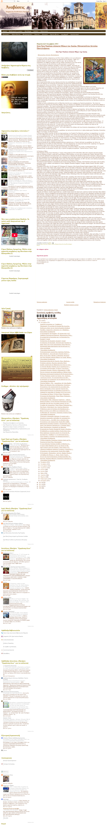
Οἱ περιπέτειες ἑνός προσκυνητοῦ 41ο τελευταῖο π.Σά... (55, 387)
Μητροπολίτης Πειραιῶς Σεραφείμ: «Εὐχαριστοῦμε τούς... (55, 423)
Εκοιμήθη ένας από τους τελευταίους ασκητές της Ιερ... (54, 403)
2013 (40, 320)
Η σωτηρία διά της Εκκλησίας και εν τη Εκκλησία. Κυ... (55, 337)
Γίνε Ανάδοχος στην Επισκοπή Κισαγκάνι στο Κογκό (16, 482)
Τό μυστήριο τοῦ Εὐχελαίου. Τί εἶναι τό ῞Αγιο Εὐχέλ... (54, 368)
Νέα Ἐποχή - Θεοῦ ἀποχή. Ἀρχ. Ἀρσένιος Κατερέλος (54, 407)
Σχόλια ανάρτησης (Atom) (51, 310)
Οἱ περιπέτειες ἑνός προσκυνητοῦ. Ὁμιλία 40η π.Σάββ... (55, 421)
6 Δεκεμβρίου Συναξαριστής (47, 359)
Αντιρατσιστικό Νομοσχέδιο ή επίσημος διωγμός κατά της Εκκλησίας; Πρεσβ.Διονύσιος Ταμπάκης (20, 136)
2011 (40, 484)
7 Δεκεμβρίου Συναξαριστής (47, 350)
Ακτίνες (5, 582)
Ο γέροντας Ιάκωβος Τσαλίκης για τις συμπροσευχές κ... (55, 366)
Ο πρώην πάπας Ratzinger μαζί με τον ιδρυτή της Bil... (54, 445)
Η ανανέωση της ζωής (15, 445)
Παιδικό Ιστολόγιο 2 (8, 553)
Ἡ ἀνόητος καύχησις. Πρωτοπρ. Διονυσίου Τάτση (53, 363)
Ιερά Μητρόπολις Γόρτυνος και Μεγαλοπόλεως (15, 425)
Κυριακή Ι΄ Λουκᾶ (45, 339)
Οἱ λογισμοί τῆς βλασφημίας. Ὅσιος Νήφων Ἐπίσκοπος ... (55, 396)
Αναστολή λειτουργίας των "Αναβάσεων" (51, 324)
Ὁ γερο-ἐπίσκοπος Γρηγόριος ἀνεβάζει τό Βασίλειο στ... (55, 444)
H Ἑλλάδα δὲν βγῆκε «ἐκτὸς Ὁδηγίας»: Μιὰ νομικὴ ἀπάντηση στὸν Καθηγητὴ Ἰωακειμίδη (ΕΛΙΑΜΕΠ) (19, 614)
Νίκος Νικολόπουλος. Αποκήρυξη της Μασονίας (53, 427)
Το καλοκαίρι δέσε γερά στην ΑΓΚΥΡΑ (12, 693)
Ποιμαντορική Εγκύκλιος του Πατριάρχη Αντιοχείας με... (55, 390)
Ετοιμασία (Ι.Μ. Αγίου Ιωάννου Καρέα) (13, 636)
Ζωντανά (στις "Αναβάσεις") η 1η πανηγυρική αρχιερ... (54, 434)
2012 (40, 482)
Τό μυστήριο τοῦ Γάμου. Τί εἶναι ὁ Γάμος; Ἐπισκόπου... (55, 394)
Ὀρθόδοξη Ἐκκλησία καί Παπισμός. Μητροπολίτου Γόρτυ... (56, 335)
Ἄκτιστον (5, 701)
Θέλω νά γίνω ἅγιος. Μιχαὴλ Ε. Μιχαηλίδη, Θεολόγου (54, 355)
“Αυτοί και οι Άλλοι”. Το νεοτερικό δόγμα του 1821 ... (54, 377)
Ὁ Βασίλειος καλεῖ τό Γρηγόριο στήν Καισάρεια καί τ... (55, 409)
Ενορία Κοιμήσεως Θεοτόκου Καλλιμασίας (14, 454)
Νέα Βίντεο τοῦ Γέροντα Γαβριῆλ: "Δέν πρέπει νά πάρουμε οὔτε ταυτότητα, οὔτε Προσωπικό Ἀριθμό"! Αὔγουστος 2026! (19, 600)
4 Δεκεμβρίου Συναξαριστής (47, 398)
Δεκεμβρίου (43, 322)
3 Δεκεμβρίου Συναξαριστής (47, 414)
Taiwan (5, 750)
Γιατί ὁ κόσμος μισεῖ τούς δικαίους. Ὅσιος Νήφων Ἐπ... (55, 447)
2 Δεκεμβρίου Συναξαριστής (47, 438)
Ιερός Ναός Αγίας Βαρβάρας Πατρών (12, 467)
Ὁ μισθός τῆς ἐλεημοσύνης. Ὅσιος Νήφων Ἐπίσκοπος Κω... (56, 405)
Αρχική (5, 31)
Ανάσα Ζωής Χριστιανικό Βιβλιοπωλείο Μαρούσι (15, 633)
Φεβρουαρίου (44, 478)
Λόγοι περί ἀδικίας (45, 348)
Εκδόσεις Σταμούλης (8, 643)
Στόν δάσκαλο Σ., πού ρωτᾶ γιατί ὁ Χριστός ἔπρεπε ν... (54, 353)
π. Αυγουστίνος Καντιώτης (9, 665)
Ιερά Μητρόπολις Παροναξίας (10, 432)
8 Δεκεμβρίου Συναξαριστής (47, 331)
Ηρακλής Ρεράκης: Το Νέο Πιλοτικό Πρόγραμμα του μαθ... (56, 401)
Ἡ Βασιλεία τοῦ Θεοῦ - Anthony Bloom (13, 525)
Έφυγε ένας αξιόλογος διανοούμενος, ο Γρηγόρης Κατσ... (55, 425)
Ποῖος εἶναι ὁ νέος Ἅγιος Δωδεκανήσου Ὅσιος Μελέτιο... (55, 344)
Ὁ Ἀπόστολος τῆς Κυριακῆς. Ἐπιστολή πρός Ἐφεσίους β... (56, 342)
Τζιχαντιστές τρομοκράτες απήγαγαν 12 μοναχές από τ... (55, 416)
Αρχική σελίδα (70, 302)
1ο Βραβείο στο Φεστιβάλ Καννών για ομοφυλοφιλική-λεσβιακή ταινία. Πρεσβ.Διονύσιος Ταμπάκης (20, 151)
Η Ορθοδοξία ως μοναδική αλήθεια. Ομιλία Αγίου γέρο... (55, 431)
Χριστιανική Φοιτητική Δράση (11, 691)
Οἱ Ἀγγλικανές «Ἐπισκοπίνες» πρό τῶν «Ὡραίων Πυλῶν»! (56, 453)
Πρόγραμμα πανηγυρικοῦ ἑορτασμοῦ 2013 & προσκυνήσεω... (56, 374)
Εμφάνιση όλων (31, 434)
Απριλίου (43, 475)
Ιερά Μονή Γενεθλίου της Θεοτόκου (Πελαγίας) (15, 539)
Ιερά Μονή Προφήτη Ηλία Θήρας (11, 513)
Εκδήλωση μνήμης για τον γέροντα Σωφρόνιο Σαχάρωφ (55, 328)
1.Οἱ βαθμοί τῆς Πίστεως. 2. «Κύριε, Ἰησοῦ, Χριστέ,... (54, 455)
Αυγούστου (43, 467)
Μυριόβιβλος (6, 653)
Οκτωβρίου (43, 464)
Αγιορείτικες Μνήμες (8, 785)
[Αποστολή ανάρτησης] (52, 242)
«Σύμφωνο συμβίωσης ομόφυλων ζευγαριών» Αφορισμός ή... (56, 449)
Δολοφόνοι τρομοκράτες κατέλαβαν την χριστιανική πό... (55, 418)
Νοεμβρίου (43, 462)
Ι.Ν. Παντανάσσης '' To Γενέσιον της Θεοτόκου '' (15, 443)
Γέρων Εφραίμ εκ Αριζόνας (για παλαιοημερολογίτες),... (55, 436)
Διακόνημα (6, 799)
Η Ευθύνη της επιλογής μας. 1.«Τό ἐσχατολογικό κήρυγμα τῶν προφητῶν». (20, 173)
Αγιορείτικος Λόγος (8, 775)
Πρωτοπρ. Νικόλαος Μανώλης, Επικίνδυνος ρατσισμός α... (56, 458)
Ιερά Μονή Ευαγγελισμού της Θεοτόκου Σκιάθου (15, 536)
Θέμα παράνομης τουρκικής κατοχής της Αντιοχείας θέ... (55, 433)
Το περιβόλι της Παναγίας (9, 646)
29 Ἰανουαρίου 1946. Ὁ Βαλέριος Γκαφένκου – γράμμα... (55, 399)
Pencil (38, 245)
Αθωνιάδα (5, 818)
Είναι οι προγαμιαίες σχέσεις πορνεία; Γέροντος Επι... (54, 388)
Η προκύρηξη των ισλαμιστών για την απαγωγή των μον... (55, 379)
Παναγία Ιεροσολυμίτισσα (9, 760)
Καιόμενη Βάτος (7, 597)
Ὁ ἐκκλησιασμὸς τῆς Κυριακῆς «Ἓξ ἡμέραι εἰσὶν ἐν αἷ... (55, 333)
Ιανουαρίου (43, 480)
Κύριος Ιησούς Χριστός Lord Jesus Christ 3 (14, 566)
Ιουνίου (42, 471)
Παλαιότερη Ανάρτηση (100, 302)
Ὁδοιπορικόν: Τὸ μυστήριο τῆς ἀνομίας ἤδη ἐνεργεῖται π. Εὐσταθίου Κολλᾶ (18, 200)
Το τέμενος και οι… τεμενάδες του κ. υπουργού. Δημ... (54, 420)
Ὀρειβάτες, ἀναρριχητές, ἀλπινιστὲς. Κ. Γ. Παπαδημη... (54, 330)
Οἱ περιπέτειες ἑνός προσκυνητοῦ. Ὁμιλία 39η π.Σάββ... (55, 451)
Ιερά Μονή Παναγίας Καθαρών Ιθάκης (13, 523)
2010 (40, 486)
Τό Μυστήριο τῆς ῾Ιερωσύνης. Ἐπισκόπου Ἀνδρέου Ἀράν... (56, 412)
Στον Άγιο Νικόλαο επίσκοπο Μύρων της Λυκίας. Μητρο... (56, 357)
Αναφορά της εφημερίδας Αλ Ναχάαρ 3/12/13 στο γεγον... (55, 392)
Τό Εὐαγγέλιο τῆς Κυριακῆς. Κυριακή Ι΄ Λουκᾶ (52, 341)
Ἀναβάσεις (15, 7)
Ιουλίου (42, 469)
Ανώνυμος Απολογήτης (8, 764)
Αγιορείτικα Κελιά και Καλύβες (11, 808)
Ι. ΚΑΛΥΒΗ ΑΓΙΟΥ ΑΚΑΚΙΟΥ (10, 810)
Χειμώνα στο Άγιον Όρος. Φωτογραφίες (51, 442)
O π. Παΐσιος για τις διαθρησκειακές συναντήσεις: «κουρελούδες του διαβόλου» (20, 208)
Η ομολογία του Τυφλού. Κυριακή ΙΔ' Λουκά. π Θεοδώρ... (56, 429)
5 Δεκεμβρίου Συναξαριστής (47, 381)
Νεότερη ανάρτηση (42, 302)
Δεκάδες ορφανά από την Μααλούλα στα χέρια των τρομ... (55, 364)
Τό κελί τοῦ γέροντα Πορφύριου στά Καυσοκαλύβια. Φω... (56, 456)
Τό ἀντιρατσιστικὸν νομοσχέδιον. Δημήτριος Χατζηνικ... (55, 352)
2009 (40, 488)
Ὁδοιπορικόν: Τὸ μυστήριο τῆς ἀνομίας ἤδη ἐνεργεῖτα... (55, 326)
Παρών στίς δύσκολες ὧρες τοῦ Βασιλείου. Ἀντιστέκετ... (55, 385)
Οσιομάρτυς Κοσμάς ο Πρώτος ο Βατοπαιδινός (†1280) (55, 370)
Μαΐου (42, 473)
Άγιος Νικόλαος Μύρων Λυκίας (48, 244)
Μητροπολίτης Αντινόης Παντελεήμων (63, 244)
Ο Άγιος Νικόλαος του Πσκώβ (10, 800)
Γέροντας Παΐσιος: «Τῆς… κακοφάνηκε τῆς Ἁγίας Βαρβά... (56, 383)
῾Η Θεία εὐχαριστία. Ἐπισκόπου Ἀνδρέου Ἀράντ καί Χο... (55, 440)
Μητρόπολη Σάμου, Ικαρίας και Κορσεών (13, 426)
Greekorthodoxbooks (8, 639)
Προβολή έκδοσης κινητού (71, 305)
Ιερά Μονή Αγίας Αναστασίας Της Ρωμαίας (14, 533)
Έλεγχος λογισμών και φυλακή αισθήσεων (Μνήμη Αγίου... (56, 372)
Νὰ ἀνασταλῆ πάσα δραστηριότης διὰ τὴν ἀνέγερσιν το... (55, 346)
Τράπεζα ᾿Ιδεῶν (7, 718)
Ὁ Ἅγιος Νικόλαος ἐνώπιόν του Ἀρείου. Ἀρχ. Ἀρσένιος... (55, 376)
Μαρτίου (42, 477)
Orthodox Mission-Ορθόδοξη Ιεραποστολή (14, 738)
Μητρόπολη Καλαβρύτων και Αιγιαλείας (13, 423)
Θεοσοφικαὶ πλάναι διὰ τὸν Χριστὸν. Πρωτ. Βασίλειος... (55, 361)
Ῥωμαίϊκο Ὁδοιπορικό (8, 611)
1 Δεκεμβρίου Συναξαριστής (47, 460)
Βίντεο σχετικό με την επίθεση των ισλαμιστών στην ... (55, 410)
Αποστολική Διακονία (8, 650)
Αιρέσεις (35, 31)
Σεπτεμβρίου (44, 466)
